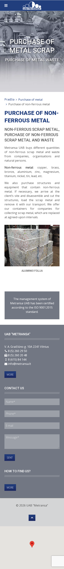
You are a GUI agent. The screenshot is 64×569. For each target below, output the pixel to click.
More (10, 374)
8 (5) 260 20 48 (17, 355)
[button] (32, 544)
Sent (10, 457)
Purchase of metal (30, 100)
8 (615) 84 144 (17, 359)
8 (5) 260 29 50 (17, 351)
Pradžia (9, 99)
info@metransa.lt (19, 364)
